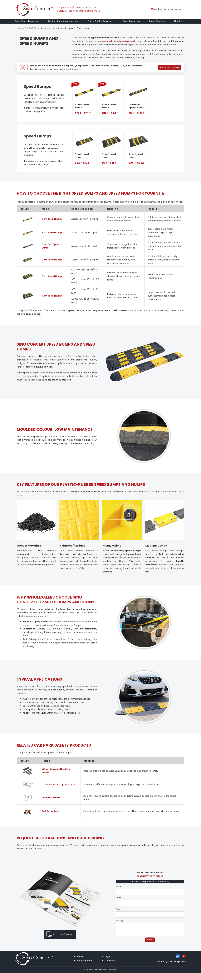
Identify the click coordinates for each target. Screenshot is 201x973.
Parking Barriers (51, 797)
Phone (119, 909)
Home (20, 28)
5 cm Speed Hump (52, 276)
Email (118, 897)
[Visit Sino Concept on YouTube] (183, 956)
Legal (107, 956)
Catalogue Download (63, 934)
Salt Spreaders (50, 811)
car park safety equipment (118, 41)
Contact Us (111, 960)
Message (120, 920)
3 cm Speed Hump (52, 259)
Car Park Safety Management (63, 21)
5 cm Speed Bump (52, 218)
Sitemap (81, 956)
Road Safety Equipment (27, 21)
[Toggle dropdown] (41, 21)
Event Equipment (132, 21)
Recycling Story (84, 960)
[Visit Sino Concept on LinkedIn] (178, 956)
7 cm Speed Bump (52, 232)
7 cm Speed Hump (52, 295)
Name (118, 886)
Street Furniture (157, 21)
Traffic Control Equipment (100, 21)
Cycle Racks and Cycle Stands (58, 784)
